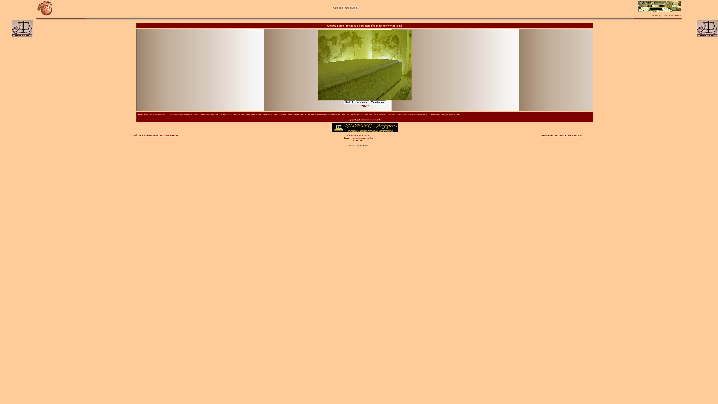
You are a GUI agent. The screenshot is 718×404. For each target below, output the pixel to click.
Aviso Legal (358, 140)
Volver (365, 105)
